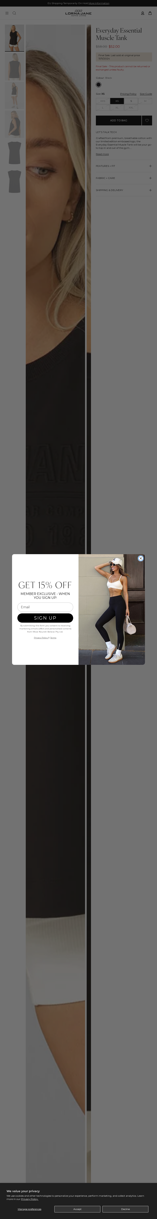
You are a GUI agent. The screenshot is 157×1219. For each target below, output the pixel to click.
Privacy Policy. (29, 1199)
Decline (125, 1209)
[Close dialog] (140, 558)
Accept (77, 1209)
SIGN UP (45, 618)
